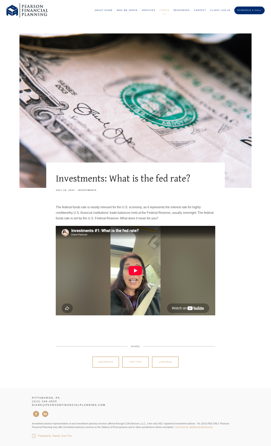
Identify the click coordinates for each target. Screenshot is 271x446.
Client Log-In (220, 10)
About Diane (104, 10)
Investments (87, 190)
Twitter (135, 362)
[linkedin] (45, 414)
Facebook (105, 362)
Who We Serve (127, 10)
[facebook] (36, 414)
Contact (200, 10)
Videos (165, 10)
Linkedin (165, 362)
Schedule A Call (249, 10)
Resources (182, 10)
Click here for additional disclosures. (193, 427)
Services (148, 10)
